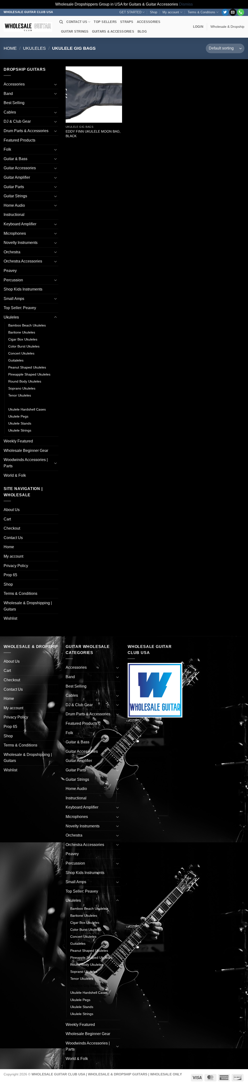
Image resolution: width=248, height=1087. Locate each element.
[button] (198, 27)
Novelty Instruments (21, 243)
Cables (10, 112)
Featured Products (19, 140)
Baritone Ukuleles (21, 332)
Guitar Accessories (20, 168)
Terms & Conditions (201, 12)
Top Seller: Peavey (20, 308)
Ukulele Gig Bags (22, 402)
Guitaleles (15, 360)
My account (171, 12)
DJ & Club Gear (17, 121)
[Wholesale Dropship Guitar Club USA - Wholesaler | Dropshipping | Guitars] (28, 27)
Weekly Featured (18, 441)
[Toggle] (55, 84)
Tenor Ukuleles (19, 395)
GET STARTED (130, 12)
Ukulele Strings (19, 430)
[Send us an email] (232, 12)
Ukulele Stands (19, 423)
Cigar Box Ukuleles (22, 339)
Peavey (10, 271)
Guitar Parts (14, 187)
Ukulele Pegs (18, 416)
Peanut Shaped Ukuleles (27, 367)
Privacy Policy (16, 566)
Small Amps (14, 299)
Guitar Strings (15, 196)
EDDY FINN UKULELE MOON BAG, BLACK (93, 133)
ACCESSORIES (149, 22)
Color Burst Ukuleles (23, 346)
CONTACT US (76, 22)
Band (8, 94)
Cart (7, 519)
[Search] (61, 22)
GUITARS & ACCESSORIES (113, 31)
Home (10, 48)
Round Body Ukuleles (24, 381)
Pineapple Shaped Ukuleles (29, 374)
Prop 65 (10, 575)
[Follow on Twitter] (225, 12)
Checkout (12, 528)
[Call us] (240, 12)
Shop (153, 12)
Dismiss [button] (186, 4)
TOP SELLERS (105, 22)
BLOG (142, 31)
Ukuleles (34, 48)
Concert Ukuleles (21, 353)
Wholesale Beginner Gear (26, 450)
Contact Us (13, 538)
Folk (7, 149)
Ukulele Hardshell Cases (27, 409)
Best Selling (14, 103)
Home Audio (14, 205)
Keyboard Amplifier (20, 224)
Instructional (14, 215)
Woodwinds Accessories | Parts (26, 463)
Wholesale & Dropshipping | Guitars (28, 606)
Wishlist (10, 618)
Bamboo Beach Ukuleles (27, 325)
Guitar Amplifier (17, 177)
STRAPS (126, 22)
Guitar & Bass (15, 159)
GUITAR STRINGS (75, 31)
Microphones (15, 233)
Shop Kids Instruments (23, 289)
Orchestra (12, 252)
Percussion (13, 280)
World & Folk (15, 475)
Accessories (14, 84)
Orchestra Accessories (23, 261)
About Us (12, 510)
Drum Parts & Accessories (26, 131)
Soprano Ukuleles (21, 388)
